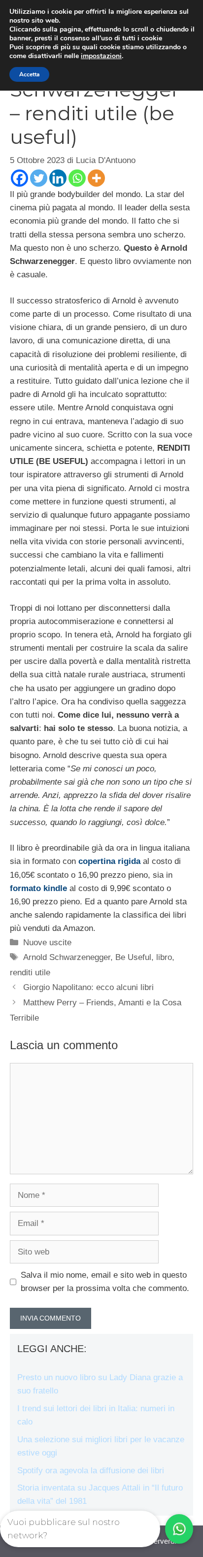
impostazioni (101, 56)
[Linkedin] (58, 178)
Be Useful (133, 957)
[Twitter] (38, 178)
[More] (96, 178)
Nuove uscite (47, 942)
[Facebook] (19, 178)
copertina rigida (109, 861)
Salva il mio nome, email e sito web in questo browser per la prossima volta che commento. (105, 1281)
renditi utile (30, 972)
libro (164, 957)
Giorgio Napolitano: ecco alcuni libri (88, 987)
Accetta (29, 74)
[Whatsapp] (77, 178)
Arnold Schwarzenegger (66, 957)
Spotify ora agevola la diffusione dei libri (90, 1470)
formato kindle (38, 888)
